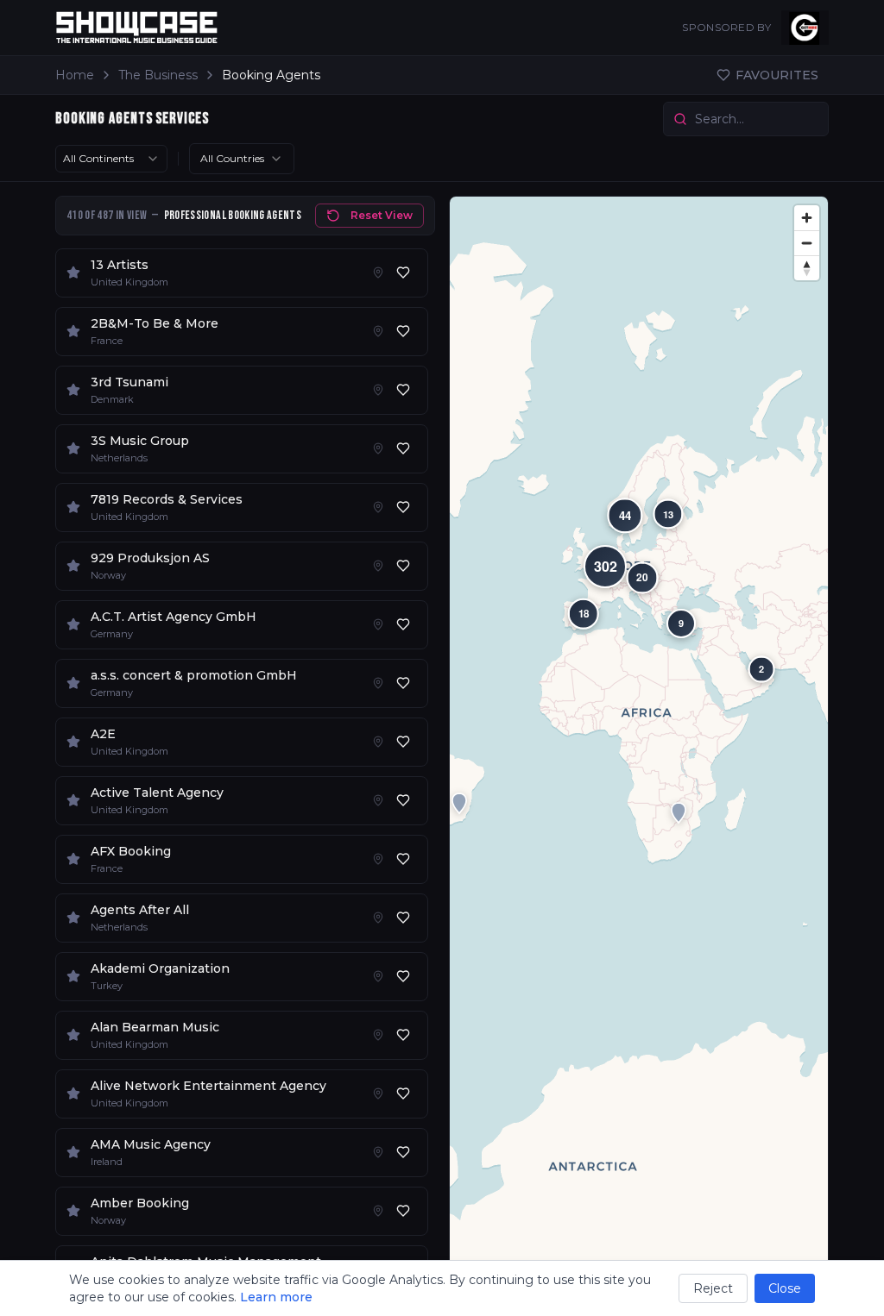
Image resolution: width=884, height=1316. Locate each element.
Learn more (276, 1297)
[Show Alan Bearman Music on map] (378, 1034)
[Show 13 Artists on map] (378, 272)
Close (784, 1288)
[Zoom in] (806, 217)
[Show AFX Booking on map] (378, 858)
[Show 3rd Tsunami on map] (378, 389)
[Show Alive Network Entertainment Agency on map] (378, 1093)
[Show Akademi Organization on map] (378, 976)
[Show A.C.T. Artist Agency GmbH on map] (378, 624)
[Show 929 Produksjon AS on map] (378, 565)
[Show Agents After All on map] (378, 917)
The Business (158, 75)
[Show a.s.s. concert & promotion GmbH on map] (378, 683)
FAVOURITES (777, 75)
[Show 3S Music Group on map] (378, 448)
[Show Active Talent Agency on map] (378, 800)
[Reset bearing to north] (806, 267)
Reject (713, 1288)
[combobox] (111, 158)
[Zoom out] (806, 242)
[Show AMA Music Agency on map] (378, 1152)
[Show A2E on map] (378, 741)
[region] (639, 749)
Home (74, 75)
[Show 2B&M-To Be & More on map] (378, 331)
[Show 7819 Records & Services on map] (378, 507)
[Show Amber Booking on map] (378, 1210)
